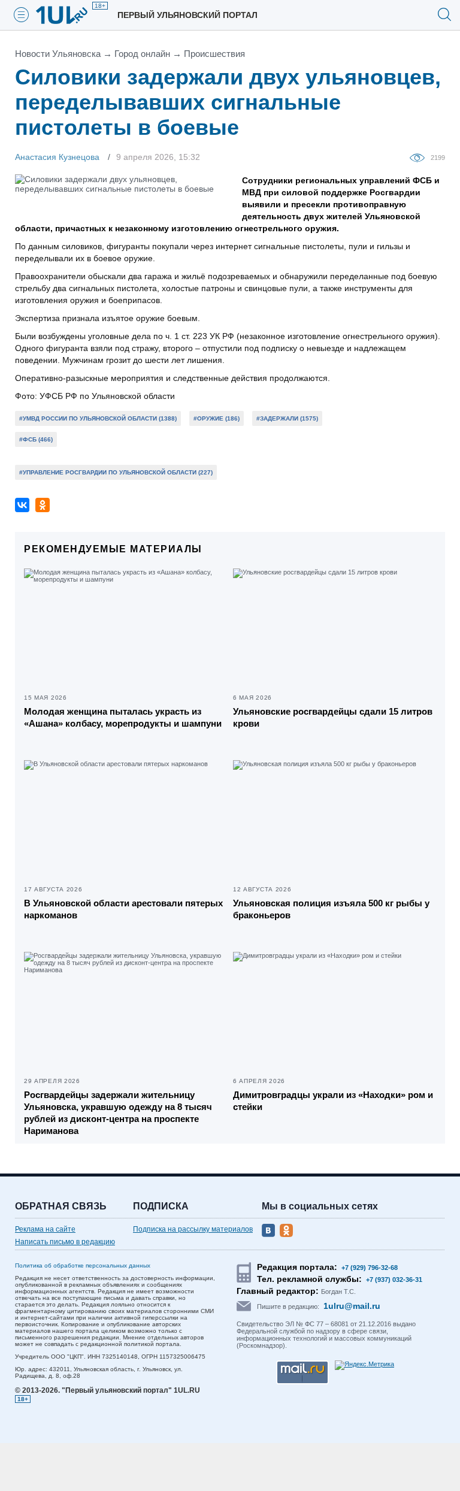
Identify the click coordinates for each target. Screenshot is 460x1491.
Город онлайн (142, 54)
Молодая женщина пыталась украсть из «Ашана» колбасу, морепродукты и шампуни (123, 717)
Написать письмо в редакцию (65, 1242)
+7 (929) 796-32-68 (369, 1267)
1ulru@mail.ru (351, 1306)
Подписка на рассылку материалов (193, 1229)
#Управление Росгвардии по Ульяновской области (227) (116, 472)
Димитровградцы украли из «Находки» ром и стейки (333, 1101)
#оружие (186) (216, 418)
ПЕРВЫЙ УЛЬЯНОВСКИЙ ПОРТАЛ (187, 15)
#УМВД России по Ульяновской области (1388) (98, 418)
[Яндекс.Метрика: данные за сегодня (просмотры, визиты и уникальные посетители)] (364, 1365)
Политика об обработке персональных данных (82, 1265)
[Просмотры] (420, 157)
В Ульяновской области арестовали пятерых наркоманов (123, 909)
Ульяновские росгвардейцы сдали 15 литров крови (332, 717)
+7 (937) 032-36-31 (394, 1279)
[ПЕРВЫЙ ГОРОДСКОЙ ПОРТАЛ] (69, 15)
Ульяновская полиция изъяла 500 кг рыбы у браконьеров (331, 909)
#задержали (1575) (287, 418)
